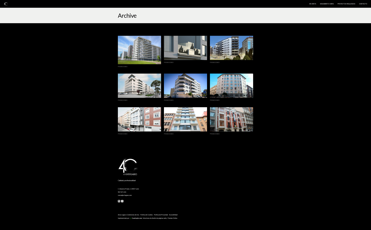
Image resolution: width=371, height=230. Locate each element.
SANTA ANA (216, 65)
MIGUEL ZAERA (125, 136)
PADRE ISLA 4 (216, 136)
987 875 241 (122, 192)
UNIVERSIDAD (125, 69)
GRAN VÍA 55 (216, 103)
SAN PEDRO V (170, 103)
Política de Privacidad (161, 215)
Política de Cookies (146, 215)
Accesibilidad (173, 215)
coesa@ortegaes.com (125, 195)
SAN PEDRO (123, 103)
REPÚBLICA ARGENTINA (176, 136)
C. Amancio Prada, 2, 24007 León (128, 189)
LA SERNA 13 (170, 65)
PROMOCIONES (122, 66)
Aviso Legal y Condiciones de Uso (128, 215)
